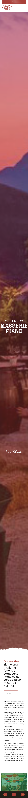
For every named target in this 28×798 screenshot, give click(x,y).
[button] (25, 7)
